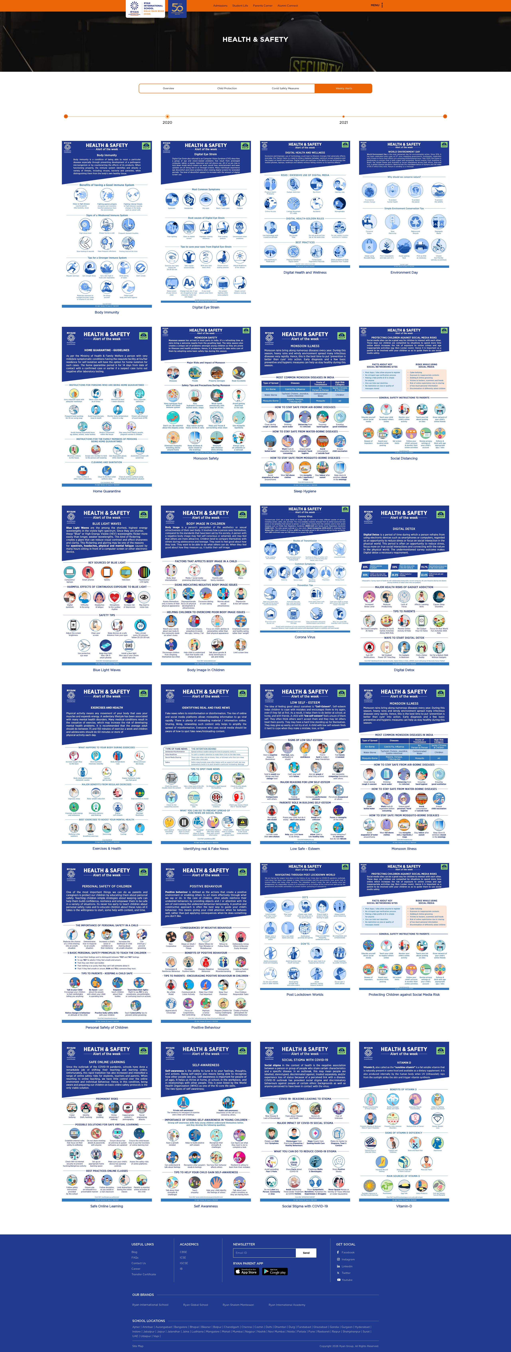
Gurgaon (347, 1327)
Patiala (301, 1331)
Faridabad (304, 1327)
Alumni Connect (287, 6)
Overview (168, 88)
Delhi (269, 1327)
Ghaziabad (320, 1327)
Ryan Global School (195, 1305)
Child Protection (227, 88)
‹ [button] (65, 116)
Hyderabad (362, 1327)
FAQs (135, 1258)
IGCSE (184, 1263)
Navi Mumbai (276, 1331)
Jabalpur (148, 1331)
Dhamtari (280, 1327)
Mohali (226, 1331)
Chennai (247, 1327)
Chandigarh (231, 1327)
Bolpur (217, 1327)
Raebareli (323, 1331)
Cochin (259, 1327)
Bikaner (206, 1327)
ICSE (183, 1258)
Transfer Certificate (144, 1274)
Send (306, 1253)
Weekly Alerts (344, 88)
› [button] (445, 116)
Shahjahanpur (351, 1331)
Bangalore (180, 1327)
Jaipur (161, 1331)
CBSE (183, 1252)
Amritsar (147, 1327)
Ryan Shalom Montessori (238, 1305)
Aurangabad (163, 1327)
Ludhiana (198, 1331)
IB (181, 1269)
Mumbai (238, 1331)
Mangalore (213, 1331)
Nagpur (250, 1331)
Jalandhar (173, 1331)
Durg (292, 1327)
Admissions (220, 6)
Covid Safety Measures (285, 88)
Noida (291, 1331)
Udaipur (146, 1336)
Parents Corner (262, 6)
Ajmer (136, 1327)
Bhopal (194, 1327)
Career (136, 1269)
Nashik (261, 1331)
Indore (136, 1331)
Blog (134, 1252)
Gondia (334, 1327)
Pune (311, 1331)
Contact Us (139, 1263)
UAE (135, 1336)
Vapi (156, 1336)
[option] (167, 119)
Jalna (185, 1331)
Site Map (138, 1346)
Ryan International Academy (287, 1305)
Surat (366, 1331)
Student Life (240, 6)
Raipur (336, 1331)
